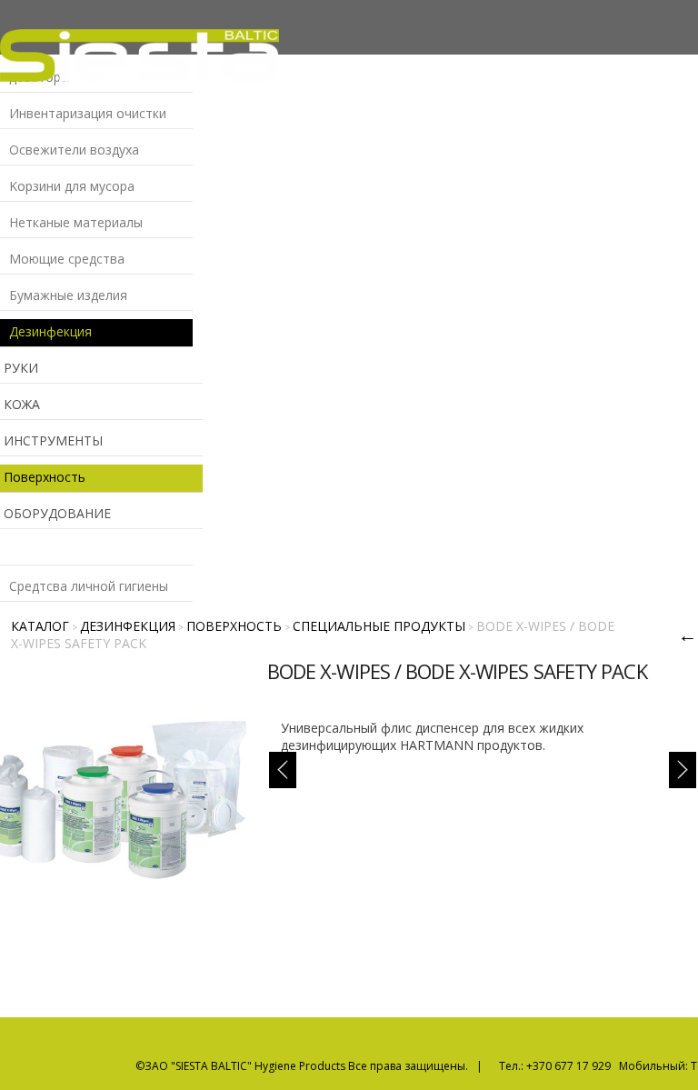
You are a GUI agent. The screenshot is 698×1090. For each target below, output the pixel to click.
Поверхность (234, 626)
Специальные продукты (379, 626)
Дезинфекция (127, 626)
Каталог (40, 626)
